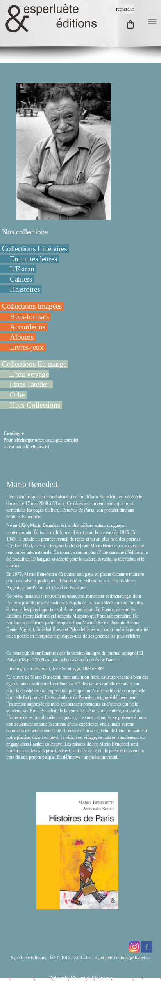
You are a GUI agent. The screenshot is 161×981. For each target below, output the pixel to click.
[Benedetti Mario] (63, 150)
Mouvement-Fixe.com (91, 977)
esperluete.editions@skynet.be (122, 957)
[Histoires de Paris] (77, 906)
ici (47, 446)
